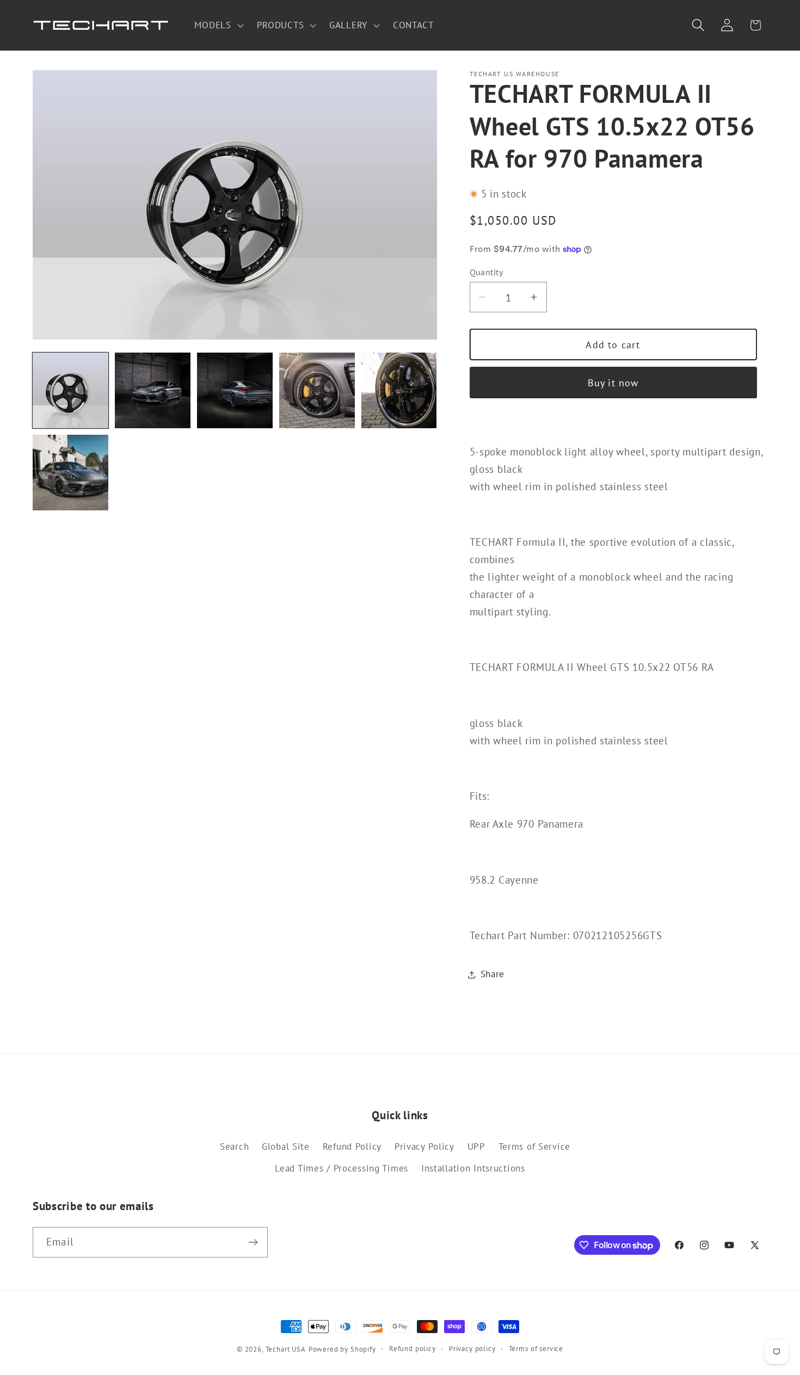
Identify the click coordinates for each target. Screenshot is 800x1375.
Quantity (486, 272)
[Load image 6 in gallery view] (70, 472)
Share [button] (493, 974)
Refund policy (412, 1348)
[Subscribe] (252, 1242)
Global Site (286, 1146)
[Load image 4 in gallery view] (317, 390)
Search (234, 1146)
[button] (218, 25)
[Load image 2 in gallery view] (152, 390)
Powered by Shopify (342, 1349)
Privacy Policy (424, 1146)
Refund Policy (352, 1146)
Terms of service (536, 1348)
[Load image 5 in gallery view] (399, 390)
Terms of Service (535, 1146)
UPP (476, 1146)
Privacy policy (472, 1348)
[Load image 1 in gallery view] (70, 390)
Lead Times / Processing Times (341, 1168)
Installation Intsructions (473, 1168)
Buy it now (613, 383)
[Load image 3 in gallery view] (235, 390)
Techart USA (286, 1349)
